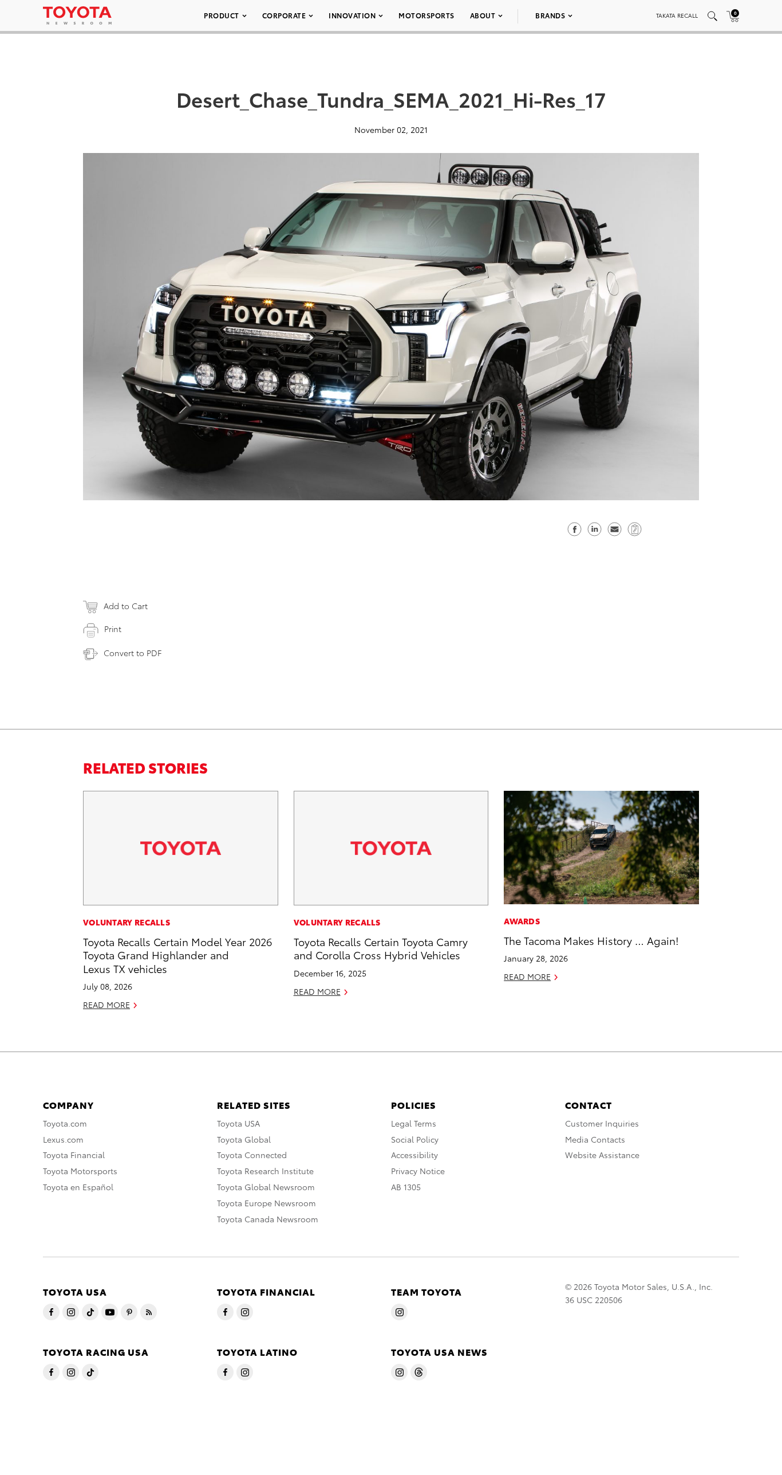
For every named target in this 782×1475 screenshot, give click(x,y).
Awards (522, 921)
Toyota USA (238, 1123)
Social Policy (415, 1139)
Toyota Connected (252, 1154)
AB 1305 (406, 1186)
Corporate (284, 15)
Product (221, 15)
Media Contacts (595, 1139)
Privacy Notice (418, 1170)
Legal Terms (413, 1123)
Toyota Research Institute (265, 1170)
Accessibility (414, 1154)
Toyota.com (65, 1123)
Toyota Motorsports (80, 1170)
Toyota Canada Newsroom (267, 1219)
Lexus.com (63, 1139)
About (483, 15)
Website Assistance (602, 1154)
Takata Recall (677, 15)
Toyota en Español (78, 1186)
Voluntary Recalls (126, 922)
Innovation (352, 15)
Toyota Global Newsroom (266, 1186)
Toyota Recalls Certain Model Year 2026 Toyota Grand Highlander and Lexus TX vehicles (177, 954)
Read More (106, 1004)
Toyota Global (244, 1139)
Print (112, 628)
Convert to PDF (132, 652)
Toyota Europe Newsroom (266, 1203)
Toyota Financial (74, 1154)
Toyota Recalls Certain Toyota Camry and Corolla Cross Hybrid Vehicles (381, 948)
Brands (550, 15)
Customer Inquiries (602, 1123)
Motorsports (426, 15)
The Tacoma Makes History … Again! (591, 940)
